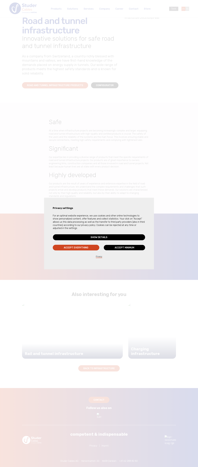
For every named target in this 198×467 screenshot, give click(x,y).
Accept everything (76, 247)
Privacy (99, 256)
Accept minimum (124, 247)
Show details (99, 237)
